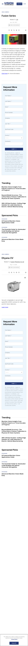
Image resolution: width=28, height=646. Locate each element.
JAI (17, 19)
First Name (8, 95)
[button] (3, 4)
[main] (14, 640)
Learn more (5, 307)
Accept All (14, 643)
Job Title (7, 123)
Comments (7, 141)
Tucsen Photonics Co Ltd (17, 262)
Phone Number (9, 112)
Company (7, 118)
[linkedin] (11, 30)
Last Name (8, 101)
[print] (25, 30)
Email (7, 107)
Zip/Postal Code (9, 129)
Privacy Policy (14, 639)
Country (7, 135)
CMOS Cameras (5, 12)
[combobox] (14, 137)
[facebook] (9, 30)
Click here (4, 73)
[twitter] (14, 30)
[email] (19, 30)
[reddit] (16, 30)
